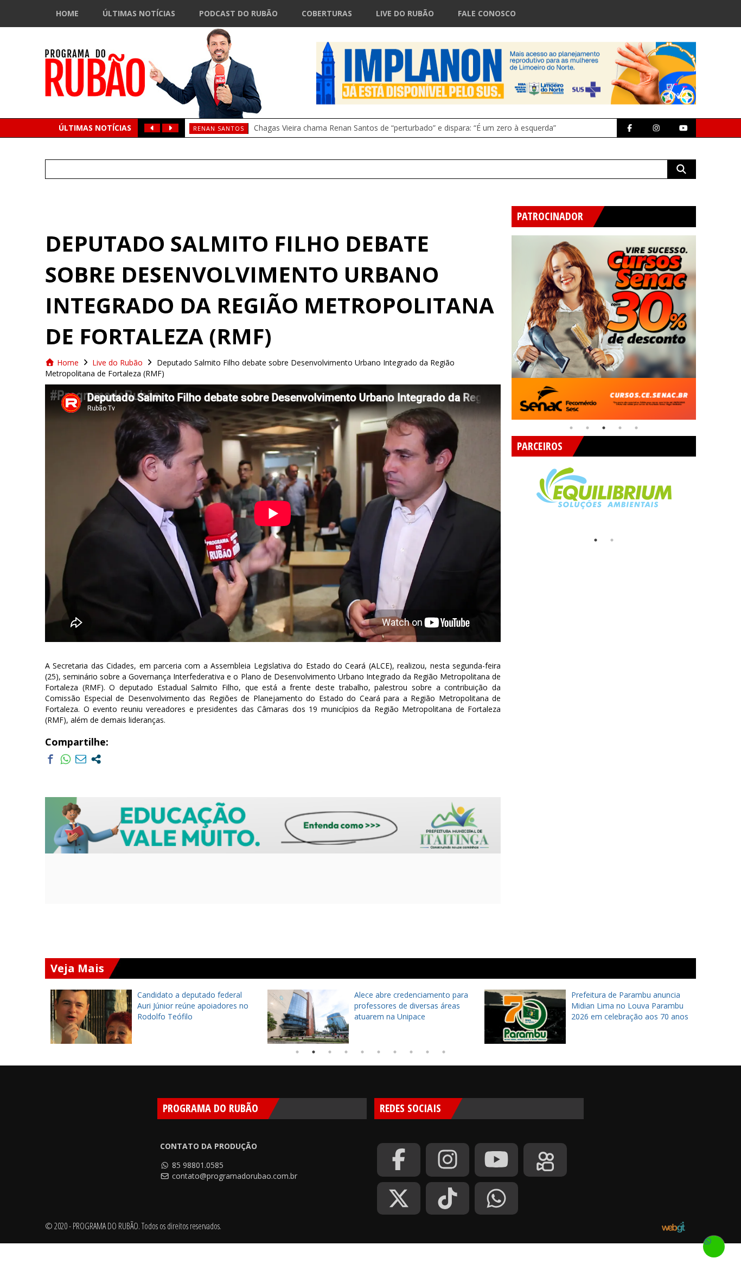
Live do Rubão (405, 13)
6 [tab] (378, 1052)
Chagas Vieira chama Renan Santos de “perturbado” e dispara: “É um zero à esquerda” (405, 128)
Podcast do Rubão (238, 13)
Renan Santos (218, 128)
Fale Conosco (487, 13)
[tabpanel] (604, 327)
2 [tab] (587, 427)
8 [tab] (411, 1052)
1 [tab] (571, 427)
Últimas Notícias (139, 13)
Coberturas (327, 13)
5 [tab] (636, 427)
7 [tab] (394, 1052)
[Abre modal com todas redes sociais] (96, 759)
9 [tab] (427, 1052)
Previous (503, 323)
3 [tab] (603, 427)
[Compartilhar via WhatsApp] (65, 759)
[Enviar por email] (80, 759)
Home (67, 13)
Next (704, 323)
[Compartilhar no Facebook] (50, 759)
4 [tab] (620, 427)
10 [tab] (443, 1052)
